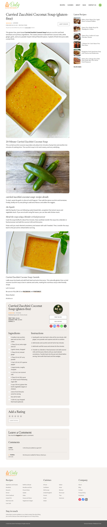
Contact (80, 490)
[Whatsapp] (61, 326)
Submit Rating (14, 420)
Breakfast (8, 487)
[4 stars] (18, 416)
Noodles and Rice (27, 487)
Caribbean (46, 487)
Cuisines (70, 5)
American (61, 498)
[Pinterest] (51, 326)
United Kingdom (47, 493)
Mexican (61, 490)
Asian (60, 487)
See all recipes (77, 67)
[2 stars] (12, 416)
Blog (84, 5)
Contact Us (92, 5)
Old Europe (46, 490)
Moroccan (61, 493)
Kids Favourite (9, 501)
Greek (44, 498)
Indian (45, 501)
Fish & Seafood (10, 495)
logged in (19, 435)
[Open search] (100, 5)
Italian (60, 485)
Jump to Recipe (63, 24)
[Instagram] (58, 326)
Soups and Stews (27, 498)
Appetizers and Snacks (12, 485)
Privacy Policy (82, 493)
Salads (24, 493)
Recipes (62, 5)
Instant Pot (9, 498)
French (45, 495)
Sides (24, 495)
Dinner (7, 493)
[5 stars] (21, 416)
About (78, 5)
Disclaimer (81, 495)
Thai (60, 495)
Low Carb (8, 503)
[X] (65, 326)
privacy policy (28, 27)
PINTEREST (37, 291)
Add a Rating (58, 321)
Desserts (8, 490)
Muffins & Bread (27, 485)
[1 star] (9, 416)
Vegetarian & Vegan (28, 501)
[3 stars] (15, 416)
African (45, 485)
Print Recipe (58, 317)
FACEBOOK (26, 291)
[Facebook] (54, 326)
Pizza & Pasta (26, 490)
